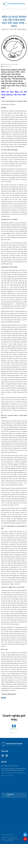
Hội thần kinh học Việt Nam (10, 64)
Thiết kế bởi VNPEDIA (7, 840)
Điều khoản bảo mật (13, 839)
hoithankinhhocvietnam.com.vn (9, 837)
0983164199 (10, 794)
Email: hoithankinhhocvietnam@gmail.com (13, 773)
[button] (11, 732)
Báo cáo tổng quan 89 (19, 29)
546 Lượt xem (7, 66)
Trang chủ (5, 29)
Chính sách (4, 839)
